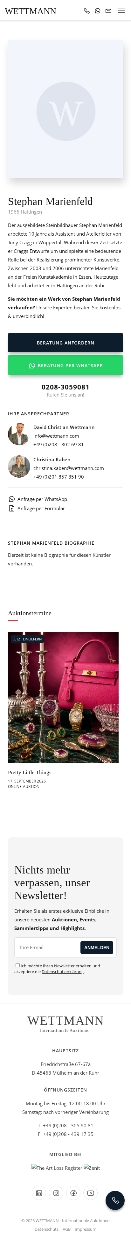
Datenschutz (47, 1229)
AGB (67, 1229)
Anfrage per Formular (41, 508)
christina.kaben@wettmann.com (68, 468)
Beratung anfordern (65, 343)
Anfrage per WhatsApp (42, 499)
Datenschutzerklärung (63, 971)
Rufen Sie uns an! (66, 390)
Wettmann (30, 11)
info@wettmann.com (56, 436)
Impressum (85, 1229)
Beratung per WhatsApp (69, 365)
